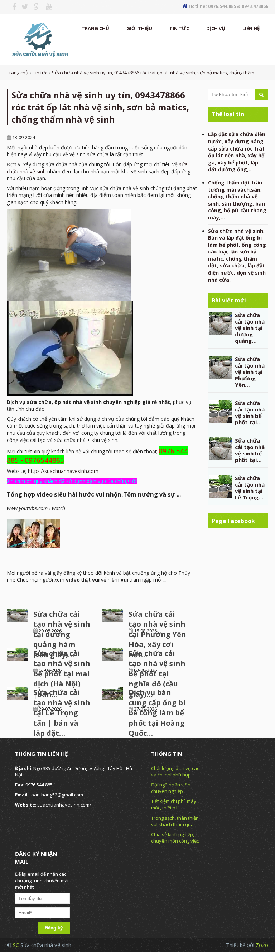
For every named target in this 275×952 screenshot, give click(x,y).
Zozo (262, 944)
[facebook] (11, 7)
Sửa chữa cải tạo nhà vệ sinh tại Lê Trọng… (250, 487)
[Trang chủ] (39, 39)
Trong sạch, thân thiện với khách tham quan (175, 821)
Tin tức (179, 28)
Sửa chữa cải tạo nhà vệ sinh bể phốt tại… (250, 412)
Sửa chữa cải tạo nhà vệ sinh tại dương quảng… (250, 327)
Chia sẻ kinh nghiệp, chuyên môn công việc (175, 837)
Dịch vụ (215, 28)
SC (16, 944)
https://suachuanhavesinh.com (63, 471)
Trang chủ (95, 28)
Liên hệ (251, 28)
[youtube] (46, 7)
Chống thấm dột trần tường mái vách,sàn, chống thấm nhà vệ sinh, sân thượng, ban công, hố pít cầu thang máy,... (237, 200)
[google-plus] (34, 7)
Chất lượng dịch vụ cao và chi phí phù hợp (175, 771)
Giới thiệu (139, 28)
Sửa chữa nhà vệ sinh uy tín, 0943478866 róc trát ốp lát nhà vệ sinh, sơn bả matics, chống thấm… (155, 72)
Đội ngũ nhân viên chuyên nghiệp (170, 787)
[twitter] (22, 7)
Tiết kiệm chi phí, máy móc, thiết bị (173, 804)
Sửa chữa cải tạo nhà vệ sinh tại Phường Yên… (250, 371)
